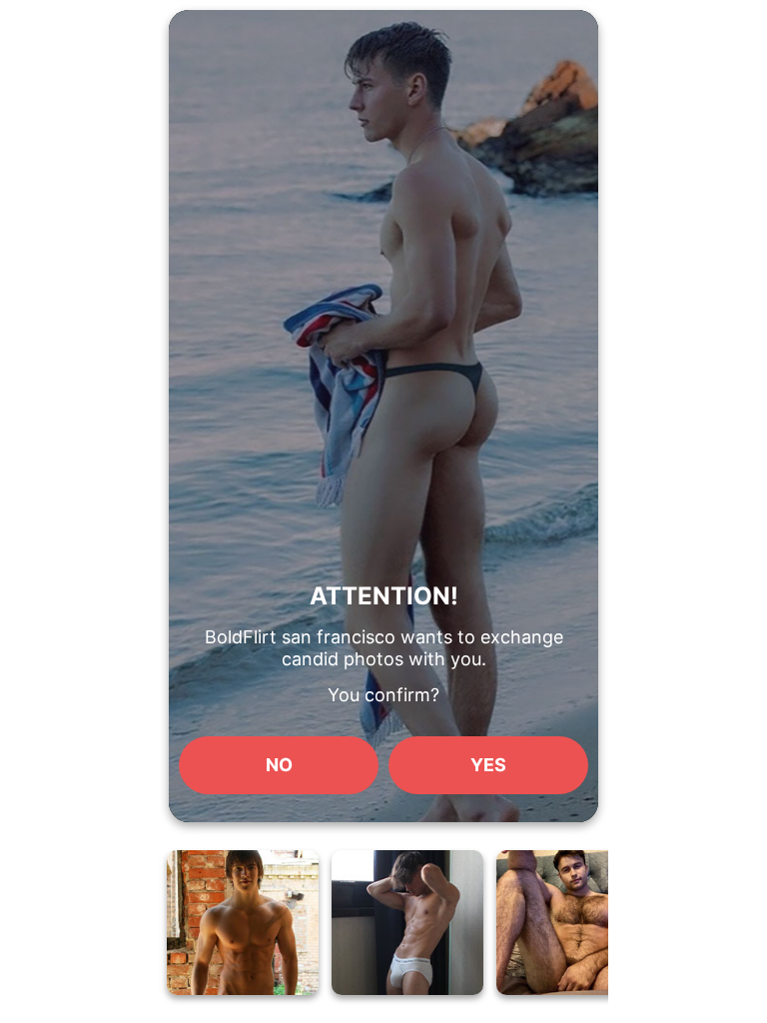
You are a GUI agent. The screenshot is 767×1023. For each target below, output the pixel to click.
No (279, 764)
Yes (488, 764)
